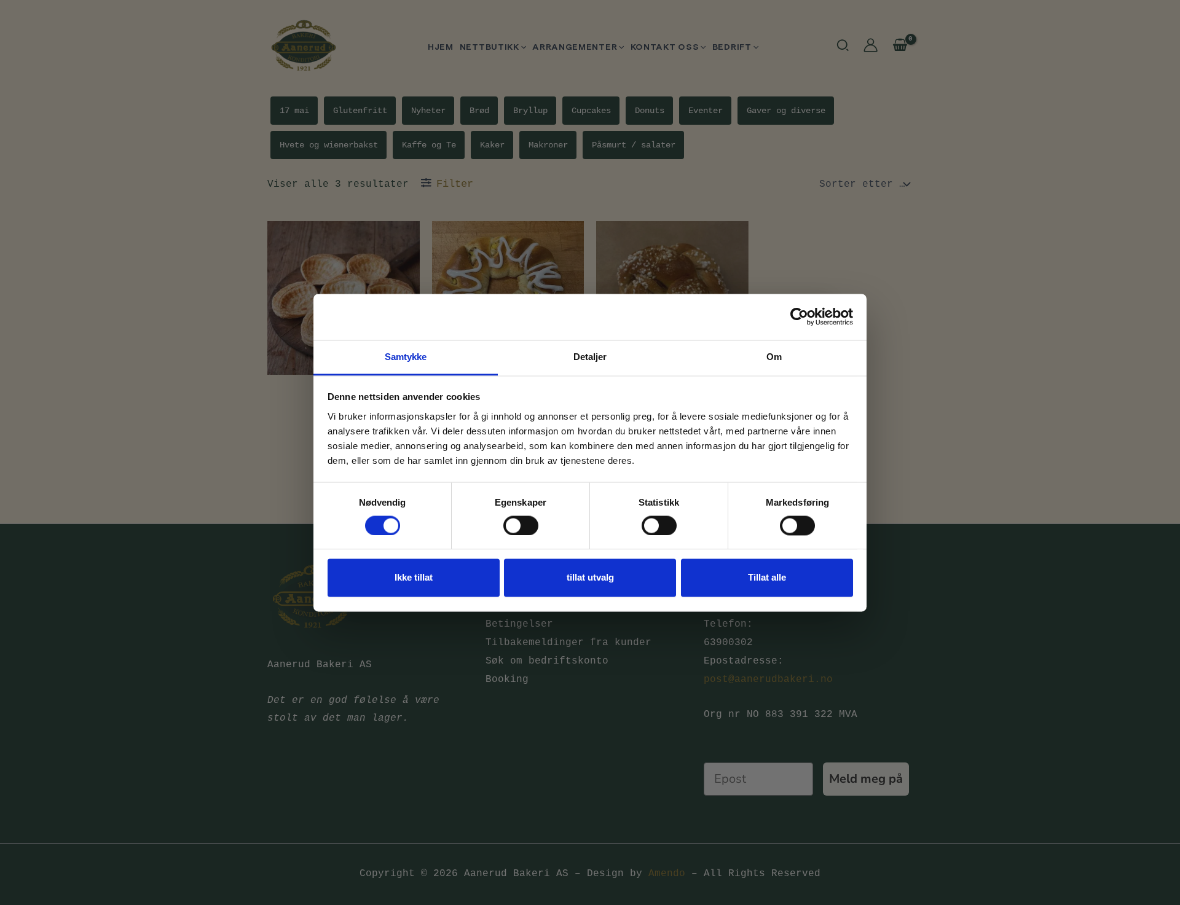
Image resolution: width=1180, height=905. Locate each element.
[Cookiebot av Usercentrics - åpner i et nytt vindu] (799, 316)
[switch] (520, 525)
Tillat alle (767, 578)
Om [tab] (774, 356)
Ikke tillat (414, 578)
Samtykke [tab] (406, 356)
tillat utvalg (590, 578)
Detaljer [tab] (590, 356)
